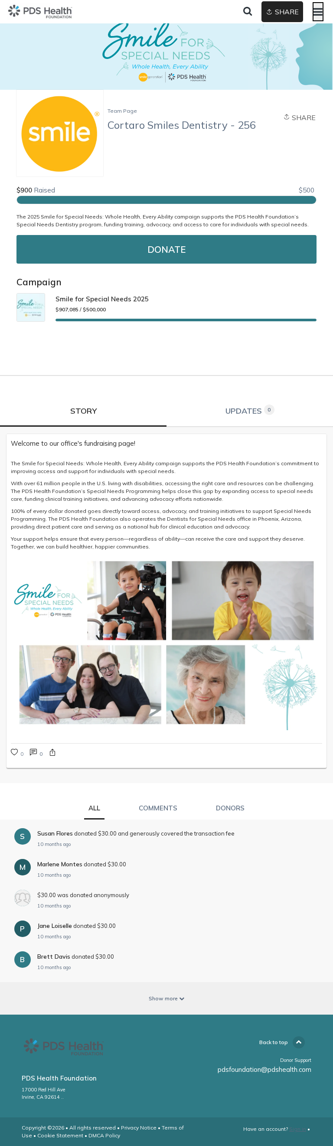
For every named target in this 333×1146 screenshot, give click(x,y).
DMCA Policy (104, 1135)
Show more (164, 998)
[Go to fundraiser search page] (247, 11)
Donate (166, 249)
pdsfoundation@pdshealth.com (264, 1069)
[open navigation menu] (318, 11)
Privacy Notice (139, 1127)
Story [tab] (83, 411)
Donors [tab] (230, 808)
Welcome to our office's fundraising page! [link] (73, 443)
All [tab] (94, 808)
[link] (36, 753)
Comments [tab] (158, 808)
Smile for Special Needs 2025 (102, 299)
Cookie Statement (60, 1135)
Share (303, 117)
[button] (52, 753)
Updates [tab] (248, 411)
